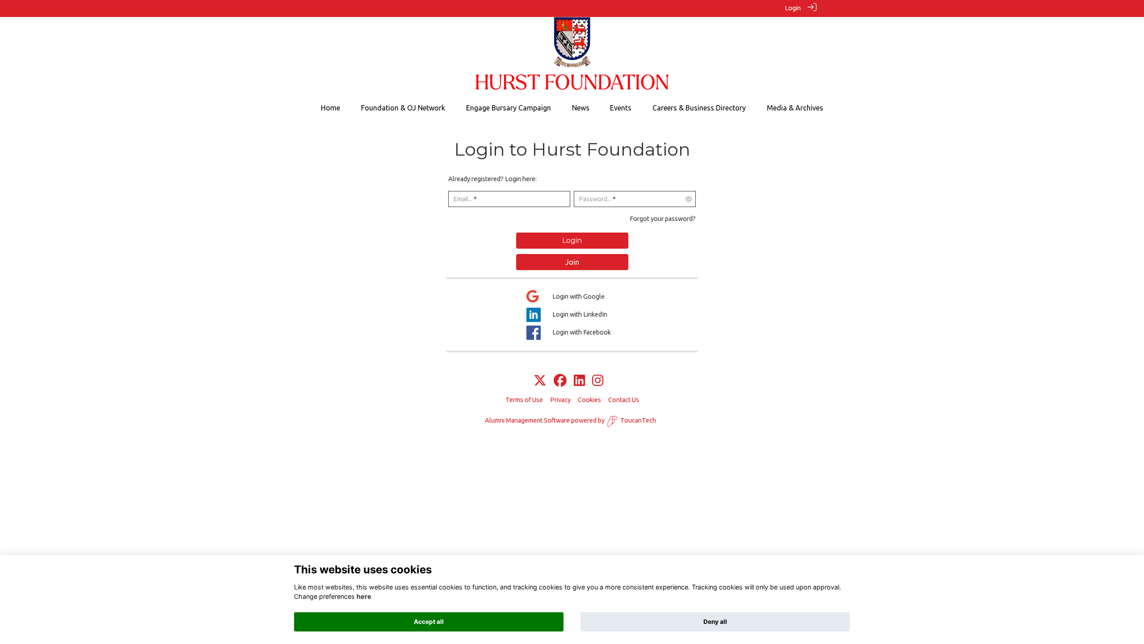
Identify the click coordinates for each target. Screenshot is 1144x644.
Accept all (429, 621)
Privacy (560, 399)
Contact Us (623, 399)
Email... (462, 199)
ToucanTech (638, 420)
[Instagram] (597, 381)
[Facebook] (560, 381)
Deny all (715, 621)
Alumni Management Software (527, 420)
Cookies (589, 399)
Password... (595, 199)
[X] (540, 381)
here (364, 597)
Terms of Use (524, 399)
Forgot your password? (663, 218)
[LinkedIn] (579, 381)
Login (793, 8)
